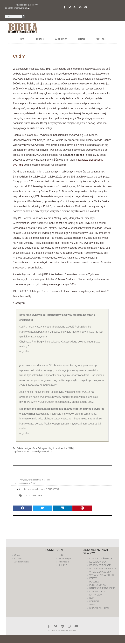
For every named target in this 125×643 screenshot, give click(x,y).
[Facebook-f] (64, 7)
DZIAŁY (40, 39)
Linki (60, 555)
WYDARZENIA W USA (100, 572)
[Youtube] (85, 7)
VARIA (92, 604)
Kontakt (101, 39)
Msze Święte (64, 558)
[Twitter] (69, 7)
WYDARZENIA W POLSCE (102, 575)
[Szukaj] (23, 16)
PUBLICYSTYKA (52, 489)
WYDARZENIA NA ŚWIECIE (103, 568)
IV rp (39, 496)
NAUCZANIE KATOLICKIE (102, 588)
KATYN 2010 (95, 595)
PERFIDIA (94, 601)
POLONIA (94, 582)
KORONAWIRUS (97, 591)
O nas (81, 39)
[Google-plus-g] (75, 7)
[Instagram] (80, 7)
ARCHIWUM (61, 39)
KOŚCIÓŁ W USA (97, 562)
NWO (91, 598)
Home (22, 39)
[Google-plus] (62, 626)
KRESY (93, 578)
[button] (22, 508)
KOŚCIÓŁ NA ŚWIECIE (100, 558)
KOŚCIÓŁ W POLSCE (100, 565)
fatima (32, 496)
